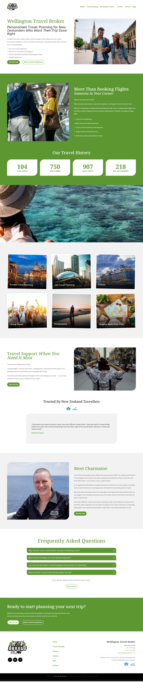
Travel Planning (92, 7)
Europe (55, 651)
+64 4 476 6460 (130, 648)
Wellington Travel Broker (121, 641)
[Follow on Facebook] (10, 660)
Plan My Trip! (13, 62)
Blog (134, 7)
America (56, 656)
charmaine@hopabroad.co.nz (126, 653)
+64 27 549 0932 (130, 650)
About (82, 7)
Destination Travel (107, 7)
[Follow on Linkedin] (20, 660)
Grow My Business (59, 676)
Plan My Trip (13, 622)
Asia (54, 661)
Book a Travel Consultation (33, 62)
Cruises (120, 7)
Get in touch (71, 586)
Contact (128, 7)
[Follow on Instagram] (15, 660)
